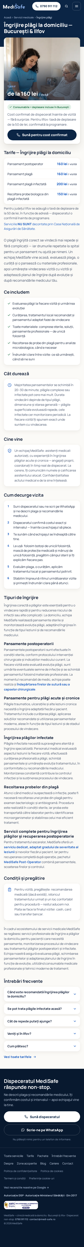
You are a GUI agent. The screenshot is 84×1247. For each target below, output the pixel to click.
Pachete (42, 1156)
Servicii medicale (24, 17)
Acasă (7, 17)
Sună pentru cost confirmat (45, 135)
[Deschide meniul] (76, 6)
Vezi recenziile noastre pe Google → (26, 1187)
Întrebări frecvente (64, 1156)
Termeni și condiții (15, 1178)
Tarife (30, 1156)
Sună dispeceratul (45, 1117)
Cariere (54, 1163)
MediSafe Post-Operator (22, 862)
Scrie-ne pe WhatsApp (45, 1130)
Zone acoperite (27, 1163)
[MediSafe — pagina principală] (14, 6)
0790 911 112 (21, 1219)
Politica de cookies (52, 1171)
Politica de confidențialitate (20, 1171)
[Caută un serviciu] (66, 6)
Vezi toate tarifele (17, 1057)
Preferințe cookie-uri (41, 1178)
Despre (8, 1163)
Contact (67, 1163)
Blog (43, 1163)
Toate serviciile (13, 1156)
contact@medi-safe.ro (42, 1219)
